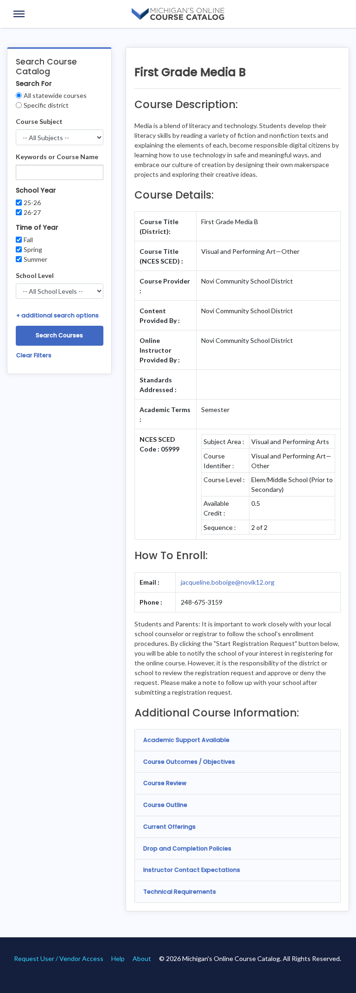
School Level (35, 275)
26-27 (32, 212)
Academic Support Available (186, 740)
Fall (28, 240)
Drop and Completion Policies (187, 848)
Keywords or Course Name (57, 157)
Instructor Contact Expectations (191, 870)
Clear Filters (33, 355)
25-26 (32, 202)
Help (118, 958)
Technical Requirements (179, 892)
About (142, 958)
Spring (33, 249)
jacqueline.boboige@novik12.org (227, 582)
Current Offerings (169, 827)
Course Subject (39, 121)
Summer (35, 259)
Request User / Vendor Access (58, 958)
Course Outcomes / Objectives (189, 762)
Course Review (164, 783)
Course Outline (165, 805)
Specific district (46, 105)
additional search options (57, 315)
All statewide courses (55, 95)
